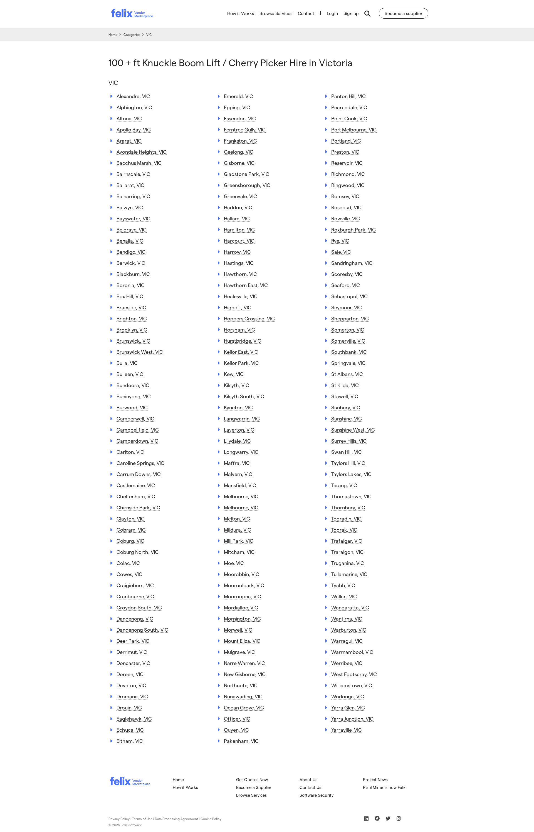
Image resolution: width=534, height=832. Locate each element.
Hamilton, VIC (239, 229)
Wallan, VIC (344, 596)
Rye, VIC (340, 240)
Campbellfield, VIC (138, 429)
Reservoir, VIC (347, 163)
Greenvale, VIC (240, 196)
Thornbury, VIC (348, 507)
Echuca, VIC (130, 730)
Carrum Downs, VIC (139, 474)
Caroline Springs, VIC (140, 463)
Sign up (351, 13)
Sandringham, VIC (351, 263)
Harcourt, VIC (239, 240)
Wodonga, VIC (347, 696)
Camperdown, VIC (137, 441)
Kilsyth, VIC (236, 385)
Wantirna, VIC (346, 618)
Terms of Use (142, 819)
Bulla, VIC (127, 363)
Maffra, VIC (237, 463)
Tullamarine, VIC (349, 574)
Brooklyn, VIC (132, 329)
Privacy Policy (119, 819)
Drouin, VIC (129, 707)
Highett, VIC (237, 307)
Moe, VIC (234, 563)
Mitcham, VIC (239, 552)
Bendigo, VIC (131, 252)
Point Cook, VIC (349, 118)
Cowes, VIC (129, 574)
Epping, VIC (237, 107)
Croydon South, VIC (139, 607)
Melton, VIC (237, 518)
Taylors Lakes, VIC (351, 474)
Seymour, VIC (346, 307)
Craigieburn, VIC (135, 585)
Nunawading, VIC (243, 696)
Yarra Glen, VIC (348, 707)
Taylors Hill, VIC (348, 463)
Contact (306, 13)
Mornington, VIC (242, 618)
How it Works (240, 13)
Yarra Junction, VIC (352, 718)
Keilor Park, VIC (241, 363)
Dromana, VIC (132, 696)
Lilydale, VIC (237, 441)
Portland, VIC (346, 140)
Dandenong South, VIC (142, 629)
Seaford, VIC (345, 285)
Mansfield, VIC (240, 485)
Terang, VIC (344, 485)
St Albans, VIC (347, 374)
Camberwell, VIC (135, 418)
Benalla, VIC (130, 240)
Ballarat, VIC (130, 185)
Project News (375, 779)
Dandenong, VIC (135, 618)
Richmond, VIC (348, 174)
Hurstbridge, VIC (242, 340)
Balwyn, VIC (130, 207)
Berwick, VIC (131, 263)
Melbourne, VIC (241, 496)
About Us (308, 779)
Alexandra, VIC (133, 96)
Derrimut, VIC (132, 652)
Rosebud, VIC (346, 207)
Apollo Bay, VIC (134, 129)
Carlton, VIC (130, 452)
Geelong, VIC (238, 152)
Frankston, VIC (240, 140)
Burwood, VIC (132, 407)
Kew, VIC (234, 374)
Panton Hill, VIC (348, 96)
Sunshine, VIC (346, 418)
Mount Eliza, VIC (242, 641)
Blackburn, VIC (133, 274)
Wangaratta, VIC (350, 607)
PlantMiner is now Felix (384, 787)
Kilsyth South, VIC (244, 396)
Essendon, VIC (240, 118)
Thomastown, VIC (351, 496)
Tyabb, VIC (343, 585)
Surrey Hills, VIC (349, 441)
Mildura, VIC (237, 529)
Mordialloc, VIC (241, 607)
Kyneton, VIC (238, 407)
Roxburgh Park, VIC (353, 229)
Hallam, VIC (237, 218)
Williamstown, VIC (351, 685)
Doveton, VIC (131, 685)
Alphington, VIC (134, 107)
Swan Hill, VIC (346, 452)
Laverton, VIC (239, 429)
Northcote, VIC (241, 685)
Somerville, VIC (348, 340)
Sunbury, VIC (345, 407)
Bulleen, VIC (130, 374)
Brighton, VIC (132, 318)
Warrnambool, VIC (352, 652)
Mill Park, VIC (238, 541)
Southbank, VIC (349, 352)
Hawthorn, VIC (240, 274)
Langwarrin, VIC (242, 418)
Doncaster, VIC (133, 663)
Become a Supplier (253, 787)
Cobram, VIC (131, 529)
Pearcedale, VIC (349, 107)
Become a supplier (403, 13)
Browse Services (275, 13)
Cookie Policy (211, 819)
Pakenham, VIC (241, 741)
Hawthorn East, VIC (246, 285)
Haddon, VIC (238, 207)
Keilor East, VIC (241, 352)
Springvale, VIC (348, 363)
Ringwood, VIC (348, 185)
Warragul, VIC (347, 641)
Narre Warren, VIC (244, 663)
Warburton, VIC (348, 629)
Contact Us (310, 787)
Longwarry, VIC (241, 452)
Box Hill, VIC (130, 296)
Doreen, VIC (130, 674)
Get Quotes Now (252, 779)
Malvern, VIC (238, 474)
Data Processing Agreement (176, 819)
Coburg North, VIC (138, 552)
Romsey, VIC (345, 196)
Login (332, 13)
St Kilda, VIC (345, 385)
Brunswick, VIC (133, 340)
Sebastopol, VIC (349, 296)
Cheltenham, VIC (136, 496)
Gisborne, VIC (239, 163)
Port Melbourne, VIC (354, 129)
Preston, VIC (345, 152)
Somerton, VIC (347, 329)
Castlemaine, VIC (136, 485)
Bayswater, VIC (133, 218)
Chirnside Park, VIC (138, 507)
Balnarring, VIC (133, 196)
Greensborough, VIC (247, 185)
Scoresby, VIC (347, 274)
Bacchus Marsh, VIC (139, 163)
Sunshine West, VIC (353, 429)
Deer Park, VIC (133, 641)
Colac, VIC (128, 563)
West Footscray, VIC (354, 674)
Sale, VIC (341, 252)
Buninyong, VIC (134, 396)
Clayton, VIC (131, 518)
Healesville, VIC (241, 296)
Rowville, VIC (345, 218)
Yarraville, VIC (346, 730)
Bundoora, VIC (133, 385)
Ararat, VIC (129, 140)
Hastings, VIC (239, 263)
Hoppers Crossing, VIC (249, 318)
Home (178, 779)
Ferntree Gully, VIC (245, 129)
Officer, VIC (237, 718)
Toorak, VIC (344, 529)
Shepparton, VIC (350, 318)
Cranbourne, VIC (135, 596)
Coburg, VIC (130, 541)
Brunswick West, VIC (140, 352)
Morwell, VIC (238, 629)
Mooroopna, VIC (242, 596)
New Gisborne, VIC (245, 674)
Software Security (317, 795)
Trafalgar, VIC (346, 541)
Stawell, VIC (344, 396)
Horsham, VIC (239, 329)
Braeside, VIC (131, 307)
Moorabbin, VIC (241, 574)
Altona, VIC (129, 118)
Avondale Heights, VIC (142, 152)
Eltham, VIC (130, 741)
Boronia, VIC (131, 285)
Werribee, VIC (346, 663)
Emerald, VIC (238, 96)
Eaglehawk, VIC (134, 718)
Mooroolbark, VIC (244, 585)
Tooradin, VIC (346, 518)
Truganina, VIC (347, 563)
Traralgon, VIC (347, 552)
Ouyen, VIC (236, 730)
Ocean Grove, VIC (244, 707)
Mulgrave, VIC (239, 652)
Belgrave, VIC (132, 229)
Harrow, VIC (237, 252)
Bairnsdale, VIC (133, 174)
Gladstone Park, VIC (246, 174)
